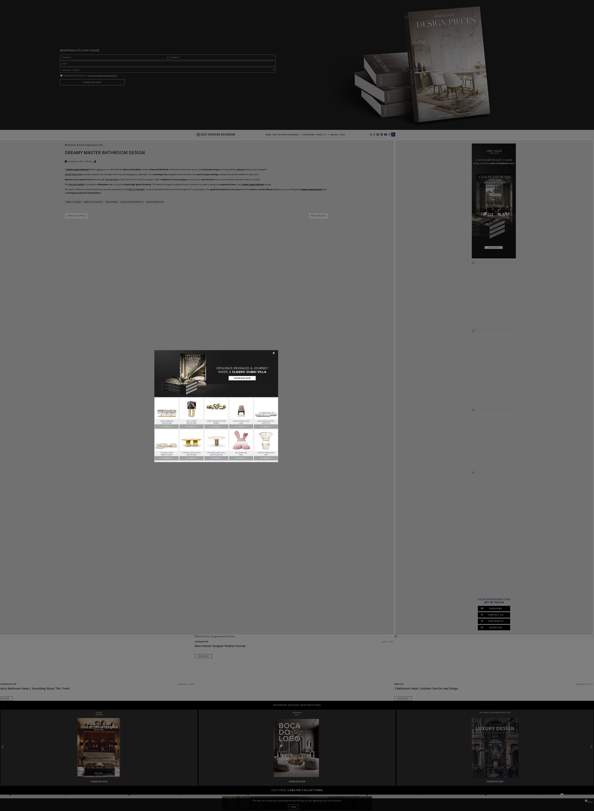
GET (166, 427)
